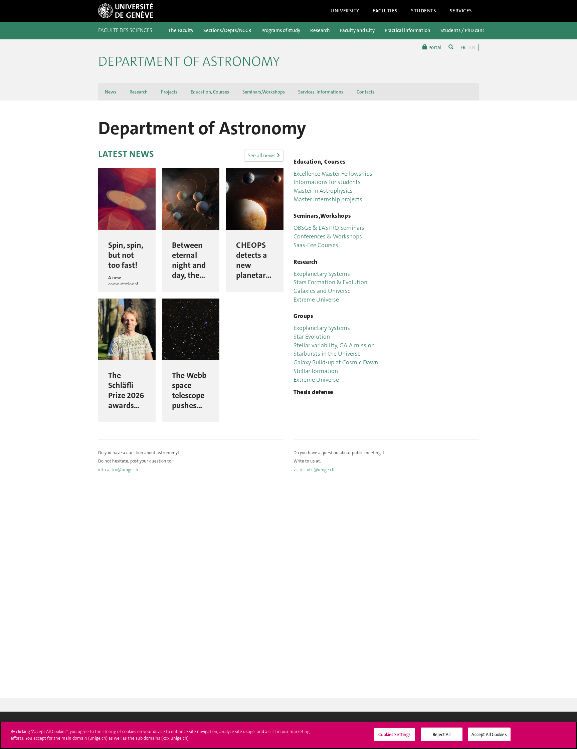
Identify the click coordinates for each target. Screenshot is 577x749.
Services (461, 10)
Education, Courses (210, 92)
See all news (262, 155)
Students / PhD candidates (469, 30)
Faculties (385, 10)
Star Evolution (312, 337)
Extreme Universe (316, 300)
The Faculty (180, 30)
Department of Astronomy (189, 61)
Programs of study (280, 30)
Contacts (365, 92)
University (345, 10)
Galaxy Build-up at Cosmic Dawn (336, 362)
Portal (434, 47)
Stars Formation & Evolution (330, 282)
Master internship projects (328, 199)
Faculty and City (357, 30)
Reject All (441, 734)
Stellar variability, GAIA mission (334, 345)
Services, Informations (320, 92)
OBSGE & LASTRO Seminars (329, 228)
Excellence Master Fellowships (333, 174)
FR (463, 47)
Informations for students (327, 182)
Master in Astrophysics (323, 191)
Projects (169, 92)
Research (320, 30)
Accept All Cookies (489, 734)
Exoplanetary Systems (322, 274)
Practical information (407, 30)
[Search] (451, 47)
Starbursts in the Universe (327, 354)
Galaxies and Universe (322, 291)
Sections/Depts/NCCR (227, 30)
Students (423, 10)
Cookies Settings (394, 734)
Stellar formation (316, 371)
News (110, 92)
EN (472, 47)
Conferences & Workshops (328, 236)
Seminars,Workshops (263, 92)
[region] (288, 735)
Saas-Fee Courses (316, 245)
